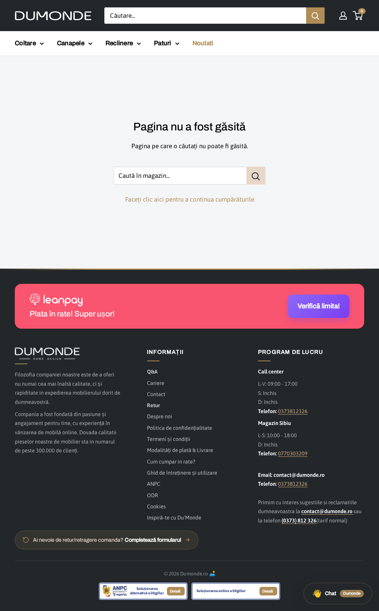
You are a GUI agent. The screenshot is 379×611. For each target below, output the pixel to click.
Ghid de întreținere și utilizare (182, 472)
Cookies (156, 506)
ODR (152, 495)
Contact (156, 394)
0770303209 (293, 453)
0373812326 (293, 411)
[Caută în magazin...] (255, 176)
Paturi (162, 43)
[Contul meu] (343, 15)
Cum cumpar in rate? (171, 461)
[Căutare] (315, 15)
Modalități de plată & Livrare (180, 450)
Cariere (155, 383)
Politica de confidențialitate (179, 428)
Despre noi (159, 416)
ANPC (153, 484)
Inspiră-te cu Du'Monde (174, 517)
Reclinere (119, 43)
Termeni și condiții (168, 439)
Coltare (25, 43)
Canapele (70, 43)
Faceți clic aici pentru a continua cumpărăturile (189, 199)
